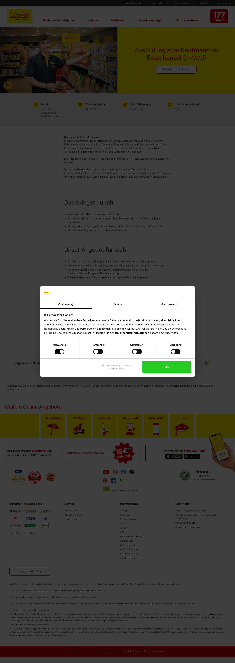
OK (167, 366)
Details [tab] (117, 304)
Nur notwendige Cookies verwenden (117, 367)
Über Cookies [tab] (169, 304)
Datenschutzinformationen (132, 332)
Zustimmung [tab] (66, 304)
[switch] (98, 351)
